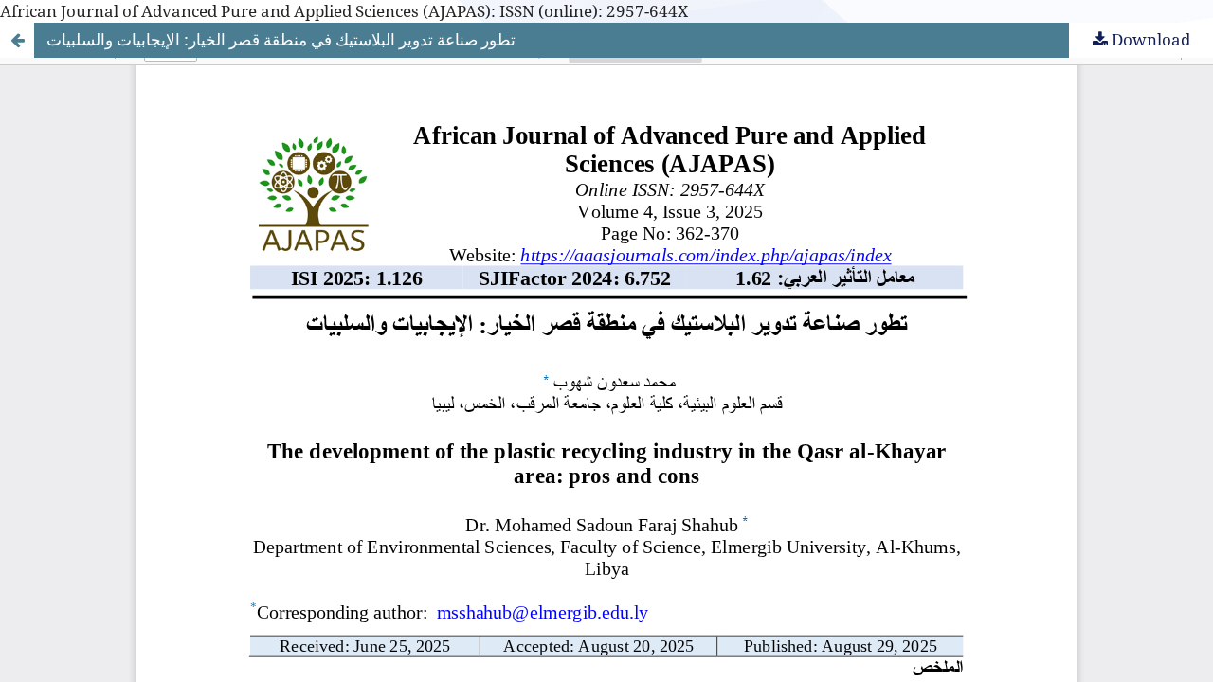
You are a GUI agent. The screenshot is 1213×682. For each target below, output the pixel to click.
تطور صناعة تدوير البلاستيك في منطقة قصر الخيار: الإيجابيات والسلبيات (281, 39)
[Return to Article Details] (17, 40)
